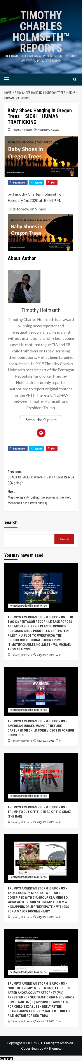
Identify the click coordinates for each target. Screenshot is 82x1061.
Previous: (41, 477)
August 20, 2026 (45, 917)
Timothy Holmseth (22, 129)
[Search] (75, 79)
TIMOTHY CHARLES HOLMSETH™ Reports (41, 31)
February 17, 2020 (48, 129)
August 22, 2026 (45, 655)
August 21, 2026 (45, 740)
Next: (39, 497)
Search (10, 522)
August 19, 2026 (45, 1021)
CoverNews (30, 1048)
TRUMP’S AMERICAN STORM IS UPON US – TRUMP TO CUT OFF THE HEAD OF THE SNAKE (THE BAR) (40, 811)
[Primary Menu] (13, 80)
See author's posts (41, 419)
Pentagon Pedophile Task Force (28, 605)
